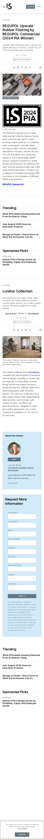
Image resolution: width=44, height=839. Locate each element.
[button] (4, 6)
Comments (12, 584)
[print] (40, 67)
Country (12, 575)
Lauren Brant (11, 313)
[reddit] (26, 67)
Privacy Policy (22, 828)
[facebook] (14, 67)
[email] (30, 67)
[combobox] (22, 578)
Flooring (6, 20)
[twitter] (22, 67)
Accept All (22, 834)
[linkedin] (18, 67)
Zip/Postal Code (14, 565)
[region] (22, 830)
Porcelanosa (33, 313)
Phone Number (14, 539)
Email (11, 530)
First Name (13, 513)
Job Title (12, 556)
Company (12, 548)
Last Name (13, 521)
